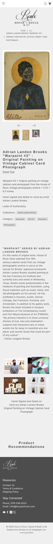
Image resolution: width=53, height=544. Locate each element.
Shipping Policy (11, 491)
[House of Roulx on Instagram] (11, 512)
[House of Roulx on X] (14, 512)
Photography (9, 225)
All (30, 31)
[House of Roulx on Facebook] (7, 512)
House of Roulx (20, 526)
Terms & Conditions (13, 488)
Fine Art (31, 219)
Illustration (42, 219)
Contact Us (8, 485)
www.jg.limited (26, 532)
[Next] (34, 126)
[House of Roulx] (26, 17)
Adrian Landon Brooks (27, 213)
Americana (20, 219)
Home (23, 31)
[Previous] (19, 126)
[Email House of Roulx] (4, 512)
